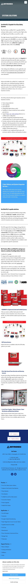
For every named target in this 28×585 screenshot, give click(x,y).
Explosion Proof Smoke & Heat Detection (10, 488)
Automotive (4, 516)
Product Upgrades (5, 502)
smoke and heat (15, 114)
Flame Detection (5, 491)
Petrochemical (5, 530)
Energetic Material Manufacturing (8, 519)
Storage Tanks (5, 536)
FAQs (3, 555)
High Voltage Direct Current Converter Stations (11, 521)
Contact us (15, 434)
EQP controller (8, 230)
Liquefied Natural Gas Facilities (8, 524)
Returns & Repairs (5, 546)
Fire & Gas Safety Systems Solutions (9, 485)
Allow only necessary (14, 578)
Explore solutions (15, 439)
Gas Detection (5, 494)
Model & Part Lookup (6, 505)
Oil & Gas (4, 527)
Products (3, 482)
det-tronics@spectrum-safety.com (10, 462)
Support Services (5, 544)
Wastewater (4, 539)
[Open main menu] (25, 2)
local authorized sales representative (15, 72)
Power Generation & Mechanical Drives (10, 533)
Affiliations (4, 552)
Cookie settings (14, 582)
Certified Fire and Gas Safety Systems (9, 496)
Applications (4, 510)
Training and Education (6, 549)
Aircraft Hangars (5, 513)
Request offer (14, 464)
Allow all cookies (14, 575)
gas (10, 114)
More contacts (22, 462)
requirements (19, 263)
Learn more (5, 571)
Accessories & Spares (6, 499)
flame (8, 114)
